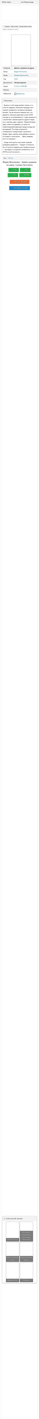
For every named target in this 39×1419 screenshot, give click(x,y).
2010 (16, 79)
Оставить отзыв (21, 188)
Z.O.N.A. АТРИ (19, 86)
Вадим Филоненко (20, 72)
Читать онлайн (21, 182)
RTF (26, 170)
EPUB (26, 175)
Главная (7, 26)
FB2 (15, 170)
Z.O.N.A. (10, 158)
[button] (12, 2)
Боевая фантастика (21, 75)
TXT (14, 175)
